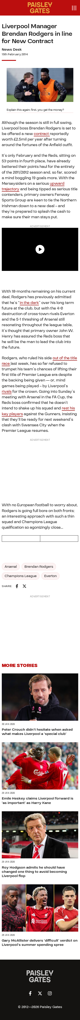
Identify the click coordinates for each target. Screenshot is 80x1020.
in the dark (29, 303)
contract (42, 134)
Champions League (21, 576)
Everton (50, 576)
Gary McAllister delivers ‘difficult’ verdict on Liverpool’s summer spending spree (40, 942)
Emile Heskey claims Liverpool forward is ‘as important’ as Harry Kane (37, 800)
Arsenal (11, 566)
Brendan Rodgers (38, 566)
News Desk (12, 49)
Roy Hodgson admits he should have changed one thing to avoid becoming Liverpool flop (34, 871)
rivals (7, 391)
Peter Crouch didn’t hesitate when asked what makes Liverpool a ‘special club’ (37, 731)
